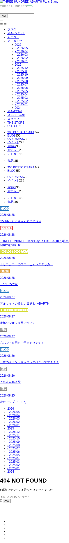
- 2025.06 (13, 451)
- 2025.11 (13, 435)
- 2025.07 (13, 448)
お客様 (11, 146)
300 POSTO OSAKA (20, 132)
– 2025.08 (21, 81)
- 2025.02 (13, 465)
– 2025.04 (21, 94)
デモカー (13, 154)
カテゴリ (13, 37)
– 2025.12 (21, 67)
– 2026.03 (21, 54)
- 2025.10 (13, 438)
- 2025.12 (13, 431)
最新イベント (16, 33)
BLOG (11, 135)
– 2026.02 (21, 58)
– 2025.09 (21, 77)
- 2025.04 (13, 458)
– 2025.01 (21, 104)
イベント (13, 142)
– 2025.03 (21, 97)
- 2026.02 (13, 421)
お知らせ (13, 150)
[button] (1, 24)
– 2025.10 (21, 74)
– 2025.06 (21, 87)
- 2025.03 (13, 461)
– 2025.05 (21, 91)
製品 (10, 160)
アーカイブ (14, 41)
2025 (18, 64)
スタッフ (13, 119)
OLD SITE (14, 126)
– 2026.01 (21, 61)
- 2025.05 (13, 455)
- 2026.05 (13, 411)
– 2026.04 (21, 51)
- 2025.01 (13, 468)
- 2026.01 (13, 425)
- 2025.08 (13, 445)
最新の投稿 (14, 111)
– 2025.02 (21, 101)
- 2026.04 (13, 415)
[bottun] (1, 20)
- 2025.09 (13, 441)
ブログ (11, 29)
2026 (18, 44)
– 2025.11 (21, 71)
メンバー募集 (16, 115)
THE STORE (15, 122)
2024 (18, 107)
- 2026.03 (13, 418)
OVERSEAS (15, 138)
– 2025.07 (21, 84)
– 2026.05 (21, 48)
